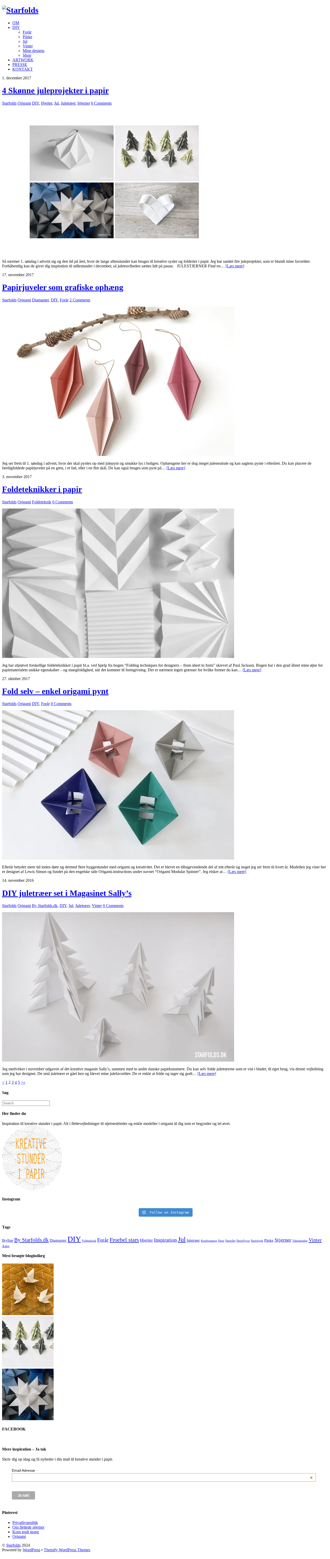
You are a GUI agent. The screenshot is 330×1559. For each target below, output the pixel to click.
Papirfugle (257, 1240)
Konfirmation (209, 1240)
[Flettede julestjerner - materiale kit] (28, 1419)
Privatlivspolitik (25, 1522)
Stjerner (83, 103)
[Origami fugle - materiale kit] (28, 1313)
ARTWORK (23, 60)
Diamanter (40, 300)
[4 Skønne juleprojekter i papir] (118, 252)
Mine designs (33, 50)
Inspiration (165, 1240)
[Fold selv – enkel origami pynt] (118, 858)
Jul (25, 41)
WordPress (31, 1550)
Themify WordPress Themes (67, 1550)
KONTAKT (22, 69)
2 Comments (80, 300)
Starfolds (9, 103)
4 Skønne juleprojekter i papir (55, 90)
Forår (27, 32)
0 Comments (101, 103)
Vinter (28, 46)
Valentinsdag (300, 1240)
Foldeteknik (41, 502)
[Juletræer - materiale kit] (28, 1366)
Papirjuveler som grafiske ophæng (62, 287)
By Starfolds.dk (44, 905)
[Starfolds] (20, 10)
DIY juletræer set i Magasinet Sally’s (66, 893)
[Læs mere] (235, 266)
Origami (24, 103)
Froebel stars (124, 1239)
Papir (221, 1240)
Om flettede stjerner (28, 1527)
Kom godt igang (25, 1532)
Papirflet (230, 1240)
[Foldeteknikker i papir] (118, 656)
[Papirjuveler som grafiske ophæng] (118, 454)
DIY (16, 27)
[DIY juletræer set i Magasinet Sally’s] (118, 1060)
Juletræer (68, 103)
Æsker (6, 1246)
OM (15, 23)
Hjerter (46, 103)
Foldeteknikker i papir (42, 489)
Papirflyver (243, 1240)
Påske (27, 37)
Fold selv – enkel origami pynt (55, 691)
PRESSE (19, 64)
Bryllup (7, 1240)
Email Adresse (162, 1470)
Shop (27, 55)
